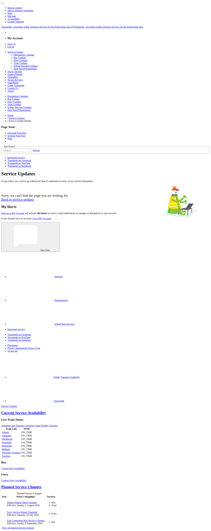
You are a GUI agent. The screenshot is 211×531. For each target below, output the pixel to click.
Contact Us (12, 88)
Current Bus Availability (13, 468)
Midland (6, 449)
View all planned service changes (18, 528)
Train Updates (20, 63)
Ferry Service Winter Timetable (22, 512)
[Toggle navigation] (2, 3)
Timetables (12, 77)
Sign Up (11, 44)
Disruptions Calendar (24, 55)
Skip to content (14, 7)
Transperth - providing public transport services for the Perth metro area (36, 27)
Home (10, 115)
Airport (5, 432)
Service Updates (15, 52)
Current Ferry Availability (13, 480)
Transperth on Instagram (19, 166)
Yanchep (6, 456)
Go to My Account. (41, 218)
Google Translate (15, 21)
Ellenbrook (7, 439)
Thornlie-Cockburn (11, 452)
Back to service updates (17, 199)
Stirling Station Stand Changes (22, 502)
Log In (10, 47)
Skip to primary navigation (20, 10)
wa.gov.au (12, 351)
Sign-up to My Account (12, 213)
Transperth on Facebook (19, 160)
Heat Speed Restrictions (25, 68)
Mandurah (7, 446)
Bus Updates (20, 57)
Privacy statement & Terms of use (23, 348)
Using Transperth (15, 85)
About (10, 91)
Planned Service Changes (21, 487)
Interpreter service (16, 157)
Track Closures (14, 71)
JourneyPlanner (15, 74)
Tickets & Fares (15, 80)
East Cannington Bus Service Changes (26, 520)
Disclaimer (12, 345)
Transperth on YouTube (18, 163)
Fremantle (6, 442)
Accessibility (13, 19)
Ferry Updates (20, 60)
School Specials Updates (26, 66)
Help (9, 13)
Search (36, 150)
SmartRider (13, 82)
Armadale (6, 435)
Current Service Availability (23, 413)
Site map (11, 16)
